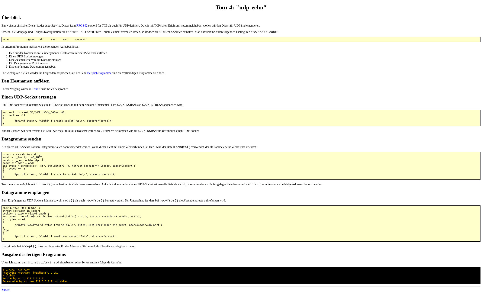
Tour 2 (36, 89)
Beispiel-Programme (99, 73)
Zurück (6, 289)
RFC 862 (82, 25)
